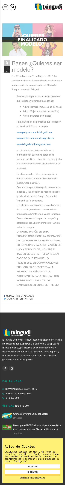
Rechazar (32, 472)
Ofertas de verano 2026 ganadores (30, 413)
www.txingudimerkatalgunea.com (34, 144)
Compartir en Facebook (20, 295)
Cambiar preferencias (32, 477)
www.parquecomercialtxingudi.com (35, 132)
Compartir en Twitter (19, 298)
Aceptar (32, 466)
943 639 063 (12, 397)
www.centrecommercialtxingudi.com (35, 138)
